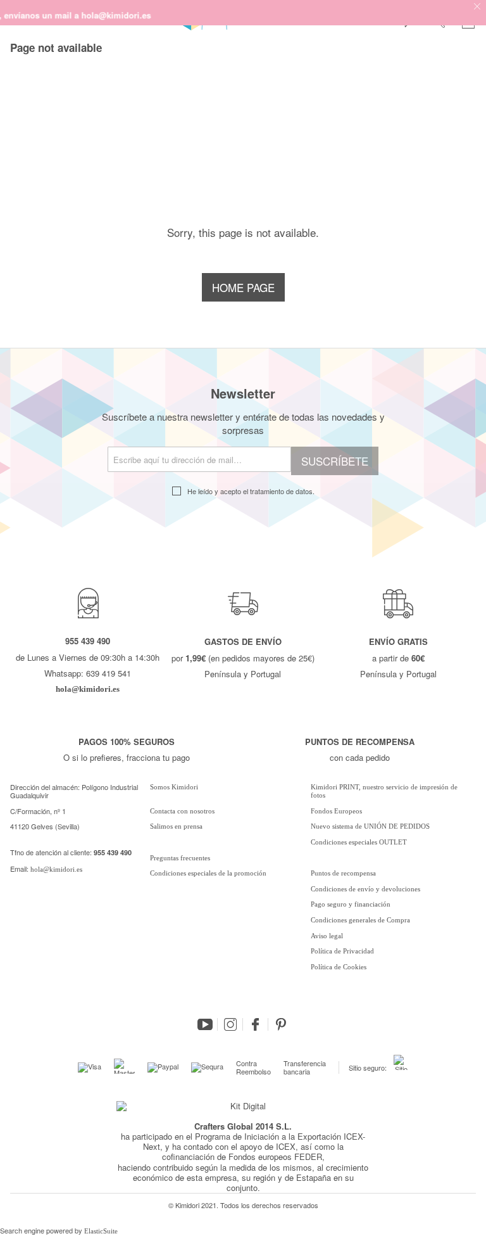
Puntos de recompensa (343, 873)
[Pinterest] (281, 1024)
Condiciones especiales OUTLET (359, 842)
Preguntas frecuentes (180, 858)
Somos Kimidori (174, 787)
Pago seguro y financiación (350, 904)
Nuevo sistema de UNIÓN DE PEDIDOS (370, 826)
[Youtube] (205, 1024)
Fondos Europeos (336, 811)
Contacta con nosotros (182, 811)
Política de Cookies (338, 967)
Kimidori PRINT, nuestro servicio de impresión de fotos (384, 791)
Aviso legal (327, 936)
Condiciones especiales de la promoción (209, 873)
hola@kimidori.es (56, 869)
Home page (243, 287)
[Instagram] (230, 1024)
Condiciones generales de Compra (360, 920)
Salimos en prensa (176, 826)
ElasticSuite (101, 1231)
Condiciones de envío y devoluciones (365, 889)
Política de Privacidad (342, 951)
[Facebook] (255, 1024)
